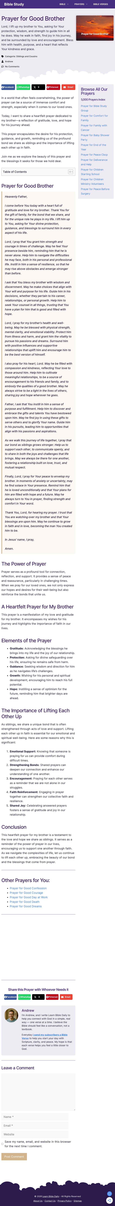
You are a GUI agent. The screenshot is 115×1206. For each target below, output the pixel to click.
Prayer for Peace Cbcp (94, 154)
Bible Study (14, 4)
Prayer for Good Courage (26, 892)
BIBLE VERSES (100, 4)
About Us (37, 1201)
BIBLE (62, 4)
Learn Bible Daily (50, 1196)
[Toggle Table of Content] (69, 171)
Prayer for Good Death (25, 901)
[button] (8, 87)
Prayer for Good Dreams (26, 906)
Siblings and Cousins (26, 56)
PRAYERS (79, 4)
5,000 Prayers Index (93, 99)
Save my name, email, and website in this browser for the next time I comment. (38, 1144)
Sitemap (78, 1201)
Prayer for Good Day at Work (29, 897)
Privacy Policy (65, 1201)
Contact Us (50, 1201)
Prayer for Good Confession (28, 888)
